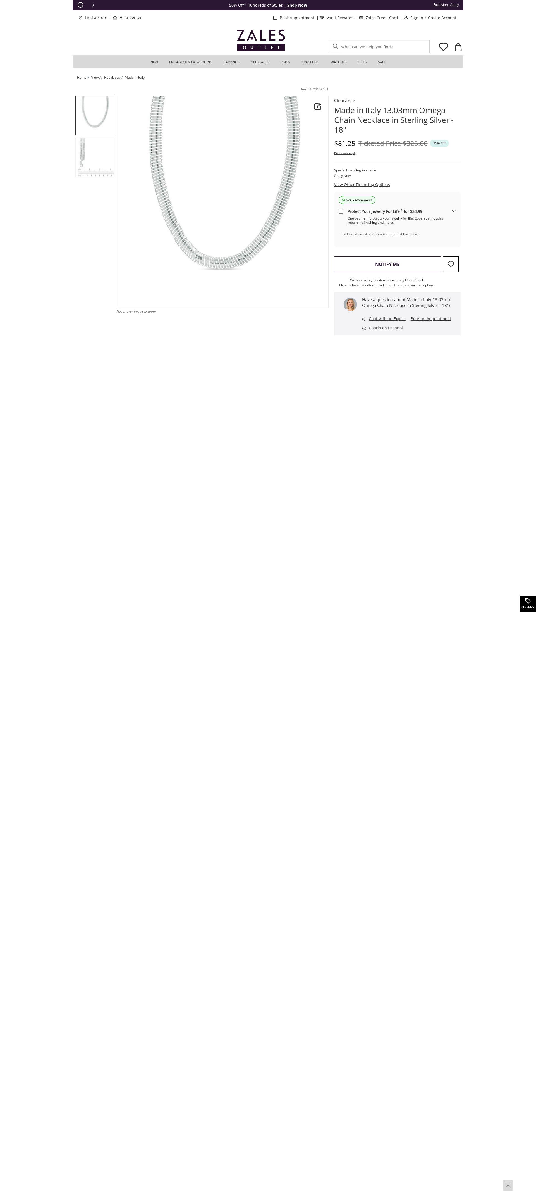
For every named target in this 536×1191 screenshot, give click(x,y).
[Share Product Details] (318, 107)
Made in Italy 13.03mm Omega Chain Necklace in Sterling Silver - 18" (394, 120)
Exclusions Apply (345, 153)
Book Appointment (297, 17)
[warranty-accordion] (454, 211)
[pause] (80, 5)
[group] (94, 115)
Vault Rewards (340, 17)
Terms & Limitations (404, 234)
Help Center (130, 17)
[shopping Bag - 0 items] (458, 47)
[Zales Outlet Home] (261, 40)
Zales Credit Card (382, 17)
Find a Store (96, 17)
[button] (92, 5)
